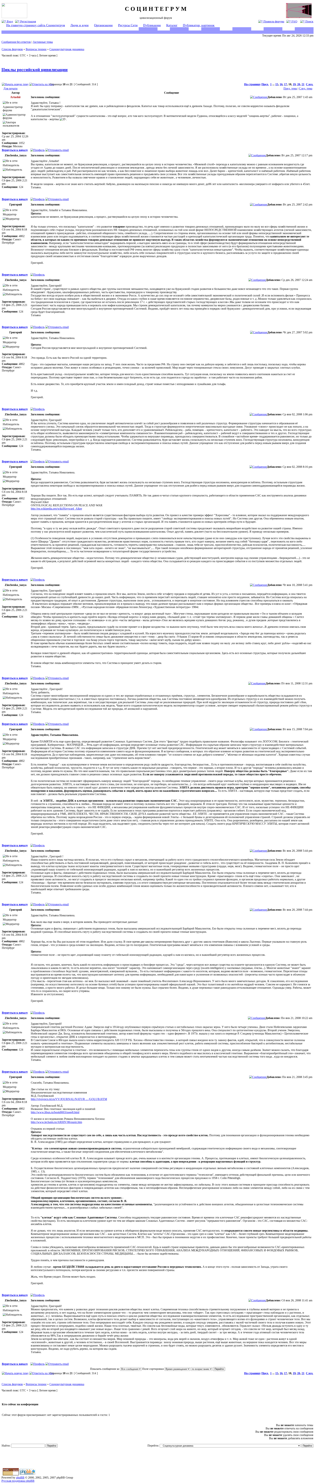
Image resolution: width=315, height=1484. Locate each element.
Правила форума (273, 21)
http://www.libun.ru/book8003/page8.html (55, 1112)
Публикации (152, 25)
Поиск (309, 21)
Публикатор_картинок (199, 25)
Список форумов (12, 49)
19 (294, 84)
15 (276, 84)
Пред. (265, 84)
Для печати (10, 88)
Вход (9, 21)
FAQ (294, 21)
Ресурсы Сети (128, 25)
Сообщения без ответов (16, 41)
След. (309, 84)
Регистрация (28, 21)
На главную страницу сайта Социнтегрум (35, 25)
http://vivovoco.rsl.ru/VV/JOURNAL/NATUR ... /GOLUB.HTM (69, 1099)
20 (298, 84)
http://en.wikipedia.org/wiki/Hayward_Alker (56, 508)
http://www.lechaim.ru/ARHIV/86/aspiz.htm (56, 1122)
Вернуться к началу (15, 150)
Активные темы (43, 41)
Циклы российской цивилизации (34, 69)
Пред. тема (290, 88)
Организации (103, 25)
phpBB (20, 1477)
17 (285, 84)
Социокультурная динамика (66, 49)
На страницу (252, 84)
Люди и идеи (79, 25)
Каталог (171, 25)
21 (303, 84)
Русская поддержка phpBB (17, 1480)
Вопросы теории (36, 49)
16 (281, 84)
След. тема (305, 88)
